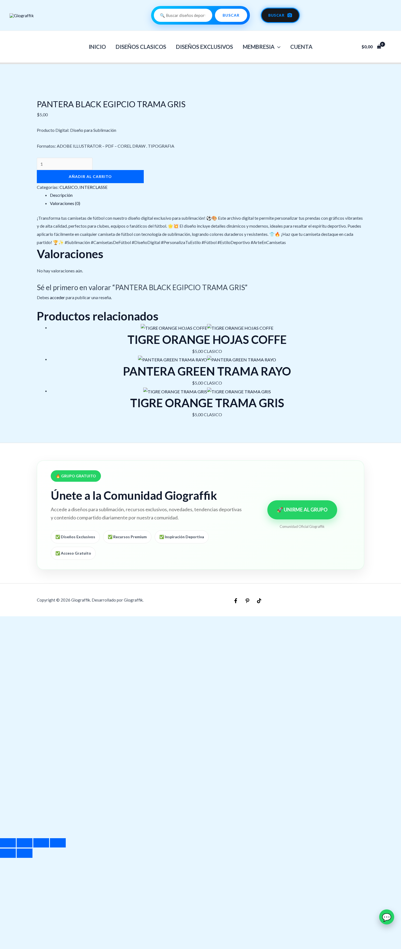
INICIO (97, 46)
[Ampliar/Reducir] (8, 842)
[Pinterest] (247, 600)
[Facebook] (235, 600)
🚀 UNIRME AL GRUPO (302, 510)
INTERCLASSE (93, 187)
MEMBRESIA (258, 46)
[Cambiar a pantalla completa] (24, 842)
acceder (57, 297)
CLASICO (68, 187)
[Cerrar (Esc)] (58, 842)
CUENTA (301, 46)
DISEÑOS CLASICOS (141, 46)
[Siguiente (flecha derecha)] (24, 853)
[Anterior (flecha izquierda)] (8, 853)
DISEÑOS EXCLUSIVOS (204, 46)
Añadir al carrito (90, 176)
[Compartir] (41, 842)
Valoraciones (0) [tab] (65, 203)
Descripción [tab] (61, 195)
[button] (277, 46)
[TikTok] (259, 600)
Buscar (231, 15)
